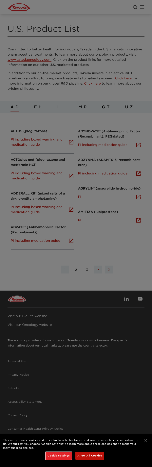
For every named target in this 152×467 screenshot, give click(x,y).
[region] (76, 450)
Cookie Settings (59, 455)
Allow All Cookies (89, 455)
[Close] (145, 440)
